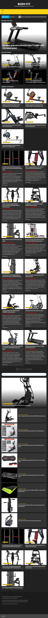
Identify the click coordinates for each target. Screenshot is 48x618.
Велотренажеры (5, 65)
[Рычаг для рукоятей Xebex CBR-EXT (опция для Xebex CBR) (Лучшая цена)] (9, 505)
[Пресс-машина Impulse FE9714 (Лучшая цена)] (13, 230)
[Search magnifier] (45, 374)
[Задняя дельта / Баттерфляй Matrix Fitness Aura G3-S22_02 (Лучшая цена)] (13, 266)
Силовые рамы (5, 163)
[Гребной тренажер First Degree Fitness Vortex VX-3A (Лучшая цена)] (13, 136)
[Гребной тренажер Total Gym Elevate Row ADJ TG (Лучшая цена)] (13, 116)
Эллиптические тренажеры (7, 307)
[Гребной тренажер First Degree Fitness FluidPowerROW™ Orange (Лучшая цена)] (35, 96)
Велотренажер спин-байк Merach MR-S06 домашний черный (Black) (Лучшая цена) (35, 65)
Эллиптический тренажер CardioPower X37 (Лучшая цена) (31, 430)
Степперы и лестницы (22, 473)
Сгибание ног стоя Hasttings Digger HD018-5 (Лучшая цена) (34, 204)
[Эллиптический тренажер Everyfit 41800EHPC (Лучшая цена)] (13, 301)
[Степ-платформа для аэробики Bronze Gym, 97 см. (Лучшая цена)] (9, 475)
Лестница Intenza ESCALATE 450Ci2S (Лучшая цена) (29, 520)
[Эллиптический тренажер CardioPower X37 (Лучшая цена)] (9, 430)
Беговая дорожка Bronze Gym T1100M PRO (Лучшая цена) (34, 346)
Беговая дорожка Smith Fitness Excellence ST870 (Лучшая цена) (22, 47)
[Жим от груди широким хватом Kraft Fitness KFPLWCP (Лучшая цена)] (35, 158)
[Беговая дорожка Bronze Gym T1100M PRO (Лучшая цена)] (35, 337)
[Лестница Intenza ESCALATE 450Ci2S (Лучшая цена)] (9, 520)
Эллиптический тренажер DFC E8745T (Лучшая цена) (16, 405)
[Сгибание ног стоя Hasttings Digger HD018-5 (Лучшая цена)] (35, 195)
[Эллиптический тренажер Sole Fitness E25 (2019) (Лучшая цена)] (9, 445)
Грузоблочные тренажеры (7, 236)
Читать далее (4, 185)
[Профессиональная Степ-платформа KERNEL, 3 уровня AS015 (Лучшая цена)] (9, 490)
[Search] (2, 13)
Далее (30, 369)
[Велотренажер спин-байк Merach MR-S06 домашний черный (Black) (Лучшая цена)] (13, 337)
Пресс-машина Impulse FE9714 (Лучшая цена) (12, 587)
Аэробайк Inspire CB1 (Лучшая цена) (11, 66)
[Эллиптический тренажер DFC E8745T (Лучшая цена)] (35, 266)
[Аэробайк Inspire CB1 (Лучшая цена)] (35, 301)
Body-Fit (24, 4)
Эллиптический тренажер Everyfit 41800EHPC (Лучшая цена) (11, 311)
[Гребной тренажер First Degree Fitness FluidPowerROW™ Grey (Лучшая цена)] (13, 96)
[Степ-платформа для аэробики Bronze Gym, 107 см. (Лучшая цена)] (9, 460)
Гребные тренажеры (6, 101)
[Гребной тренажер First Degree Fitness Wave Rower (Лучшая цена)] (35, 116)
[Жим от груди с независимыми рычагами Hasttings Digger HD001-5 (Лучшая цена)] (13, 195)
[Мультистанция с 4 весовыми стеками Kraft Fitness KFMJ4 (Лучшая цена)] (35, 230)
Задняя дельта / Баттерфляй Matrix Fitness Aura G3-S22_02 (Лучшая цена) (11, 275)
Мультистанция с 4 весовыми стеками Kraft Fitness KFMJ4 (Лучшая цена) (34, 240)
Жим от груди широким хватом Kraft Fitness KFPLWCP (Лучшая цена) (22, 16)
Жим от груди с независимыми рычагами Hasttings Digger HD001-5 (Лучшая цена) (11, 205)
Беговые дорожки (6, 43)
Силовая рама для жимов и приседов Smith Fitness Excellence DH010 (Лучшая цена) (12, 168)
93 (27, 369)
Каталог (3, 616)
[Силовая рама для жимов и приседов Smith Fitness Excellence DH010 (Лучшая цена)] (13, 158)
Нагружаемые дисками (30, 163)
